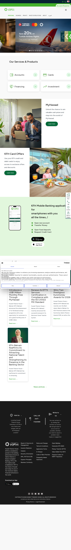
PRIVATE (25, 15)
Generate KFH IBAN (58, 446)
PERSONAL (11, 15)
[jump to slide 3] (33, 50)
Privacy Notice (30, 502)
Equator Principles (26, 459)
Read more (13, 323)
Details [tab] (35, 266)
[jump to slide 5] (37, 50)
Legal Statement (40, 502)
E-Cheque (39, 452)
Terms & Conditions (42, 446)
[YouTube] (42, 494)
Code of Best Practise (43, 454)
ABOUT (45, 15)
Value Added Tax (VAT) (59, 452)
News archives (40, 387)
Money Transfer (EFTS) (59, 449)
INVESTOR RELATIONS (35, 15)
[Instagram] (35, 494)
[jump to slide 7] (41, 50)
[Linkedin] (39, 494)
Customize (35, 285)
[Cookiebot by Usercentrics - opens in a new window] (62, 263)
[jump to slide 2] (31, 50)
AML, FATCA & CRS (26, 456)
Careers (23, 451)
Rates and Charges (42, 443)
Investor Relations (26, 448)
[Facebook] (29, 494)
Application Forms (41, 449)
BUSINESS (18, 15)
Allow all (58, 285)
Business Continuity (26, 462)
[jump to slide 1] (29, 50)
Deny (13, 285)
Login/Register (63, 6)
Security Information (27, 454)
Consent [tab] (12, 266)
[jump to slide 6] (39, 50)
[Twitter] (32, 494)
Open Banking (56, 443)
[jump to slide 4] (35, 50)
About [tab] (58, 266)
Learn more (51, 124)
